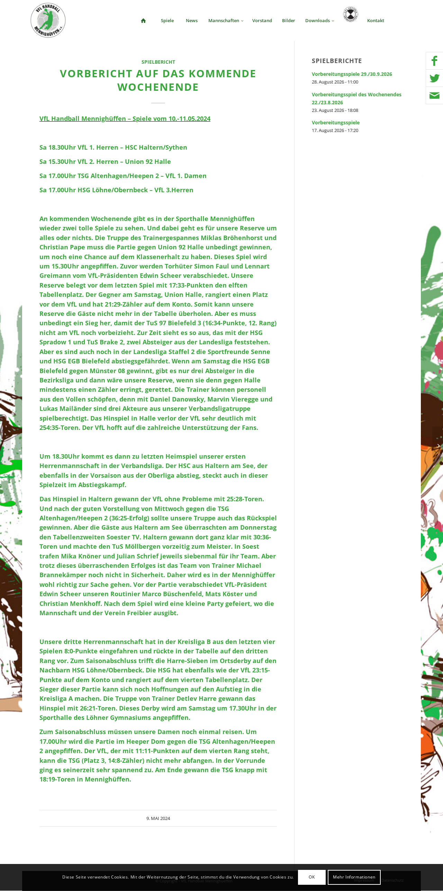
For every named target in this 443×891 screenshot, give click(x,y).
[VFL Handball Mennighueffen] (48, 20)
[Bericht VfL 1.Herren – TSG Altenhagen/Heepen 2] (5, 445)
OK (312, 877)
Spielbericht (158, 62)
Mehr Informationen (354, 877)
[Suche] (401, 20)
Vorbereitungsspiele (336, 122)
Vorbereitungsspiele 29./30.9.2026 (352, 74)
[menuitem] (143, 20)
